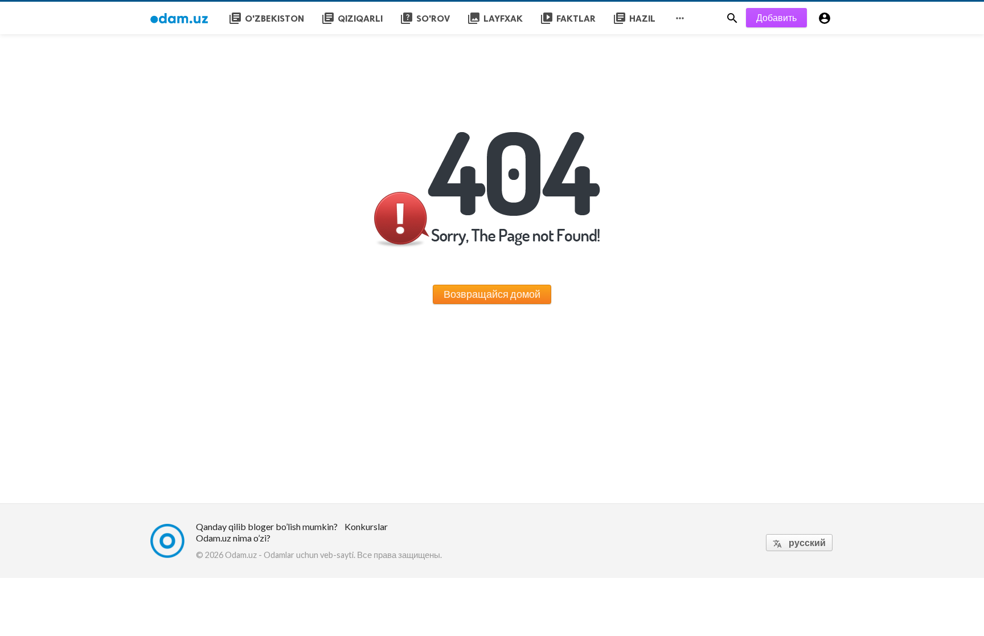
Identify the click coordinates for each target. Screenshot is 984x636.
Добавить (776, 17)
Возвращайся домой (492, 294)
